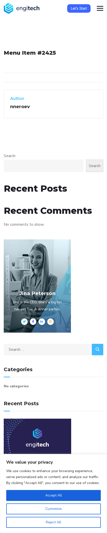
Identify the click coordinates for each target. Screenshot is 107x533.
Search (9, 156)
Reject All (53, 522)
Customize (53, 508)
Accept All (53, 495)
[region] (53, 493)
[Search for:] (53, 349)
